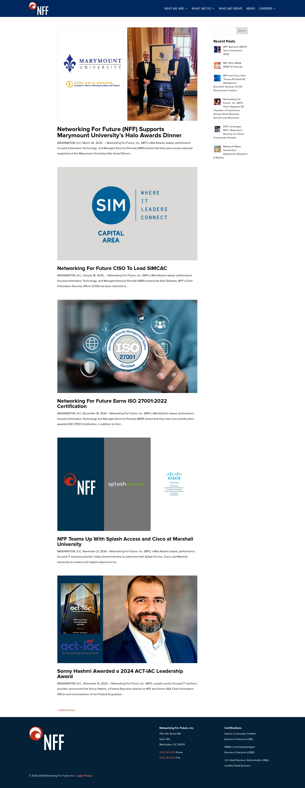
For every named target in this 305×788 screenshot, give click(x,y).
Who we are (174, 8)
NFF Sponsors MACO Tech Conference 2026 (235, 50)
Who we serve (230, 8)
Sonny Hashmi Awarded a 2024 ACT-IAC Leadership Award (120, 674)
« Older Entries (66, 710)
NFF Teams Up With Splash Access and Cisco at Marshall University (125, 542)
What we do (201, 8)
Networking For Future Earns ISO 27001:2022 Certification (112, 404)
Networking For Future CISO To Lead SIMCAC (112, 268)
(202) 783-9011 (167, 752)
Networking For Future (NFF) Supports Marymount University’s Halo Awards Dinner (119, 132)
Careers (266, 8)
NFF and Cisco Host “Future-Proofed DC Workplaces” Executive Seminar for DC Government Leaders (229, 83)
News (250, 8)
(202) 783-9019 (167, 757)
